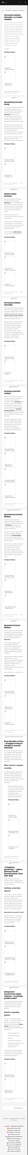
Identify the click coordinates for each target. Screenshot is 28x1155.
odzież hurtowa (17, 231)
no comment (15, 92)
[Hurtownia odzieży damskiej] (14, 298)
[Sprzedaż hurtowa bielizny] (14, 621)
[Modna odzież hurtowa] (14, 189)
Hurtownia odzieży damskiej (12, 304)
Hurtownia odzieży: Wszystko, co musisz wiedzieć (13, 17)
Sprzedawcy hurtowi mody (13, 103)
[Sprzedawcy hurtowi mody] (14, 98)
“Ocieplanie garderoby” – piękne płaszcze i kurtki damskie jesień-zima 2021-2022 (13, 871)
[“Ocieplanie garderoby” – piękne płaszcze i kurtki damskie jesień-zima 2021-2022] (14, 863)
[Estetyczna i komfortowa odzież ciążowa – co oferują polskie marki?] (14, 987)
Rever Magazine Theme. (13, 1118)
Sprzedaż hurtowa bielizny (12, 626)
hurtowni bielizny (16, 535)
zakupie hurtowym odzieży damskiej (13, 315)
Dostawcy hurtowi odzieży (12, 392)
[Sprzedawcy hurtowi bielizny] (14, 510)
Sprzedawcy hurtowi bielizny (13, 515)
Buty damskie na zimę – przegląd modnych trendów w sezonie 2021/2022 (13, 744)
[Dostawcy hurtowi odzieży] (14, 387)
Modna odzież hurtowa (10, 195)
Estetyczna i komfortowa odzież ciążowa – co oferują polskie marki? (13, 995)
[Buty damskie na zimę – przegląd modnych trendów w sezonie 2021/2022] (14, 737)
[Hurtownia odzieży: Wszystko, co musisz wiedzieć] (14, 11)
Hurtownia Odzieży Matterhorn (12, 91)
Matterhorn (7, 114)
